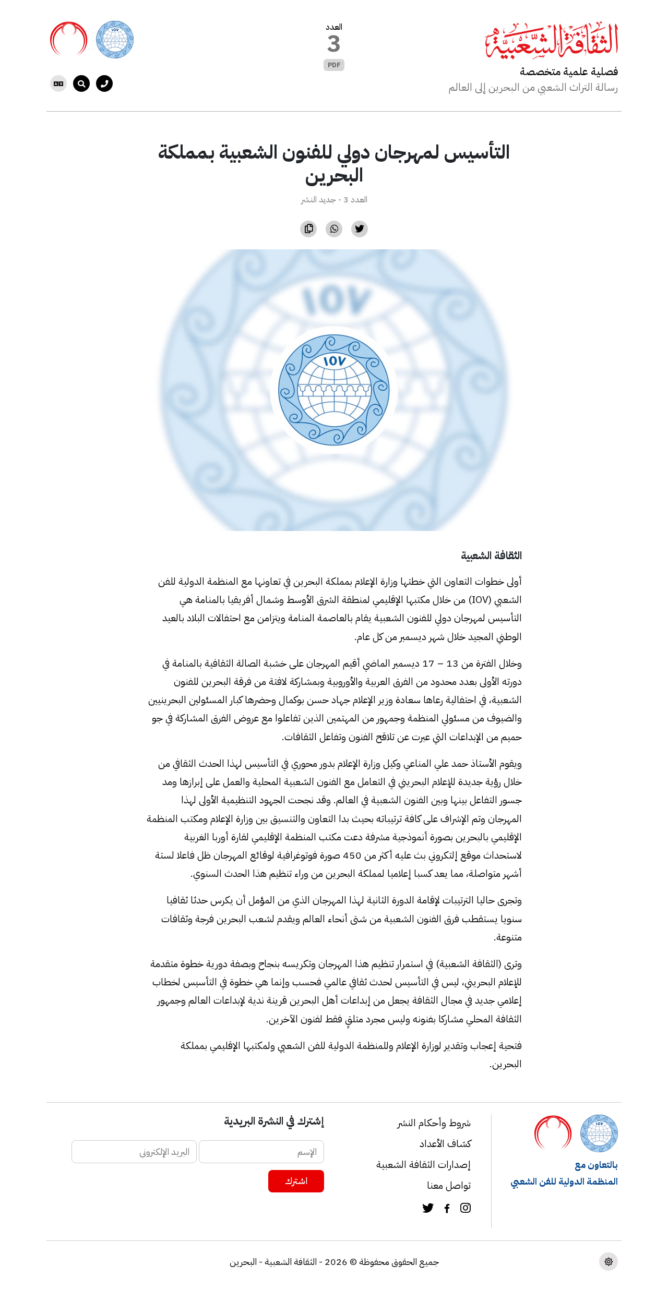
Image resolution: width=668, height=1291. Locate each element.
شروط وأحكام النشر (434, 1122)
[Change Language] (58, 83)
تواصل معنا (449, 1185)
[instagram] (465, 1209)
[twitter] (428, 1209)
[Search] (81, 83)
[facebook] (447, 1209)
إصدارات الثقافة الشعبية (423, 1164)
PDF (334, 65)
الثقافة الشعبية (491, 555)
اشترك (296, 1181)
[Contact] (104, 83)
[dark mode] (608, 1261)
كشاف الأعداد (445, 1143)
